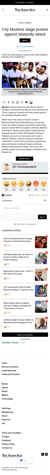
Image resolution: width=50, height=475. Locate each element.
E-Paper (5, 437)
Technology (7, 399)
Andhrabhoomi (9, 371)
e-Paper (18, 2)
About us (6, 420)
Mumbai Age (7, 412)
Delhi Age (6, 408)
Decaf (4, 416)
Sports (5, 388)
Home (4, 363)
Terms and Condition (11, 433)
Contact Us (7, 448)
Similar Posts (10, 342)
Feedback (6, 440)
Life (3, 423)
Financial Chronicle (11, 374)
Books (5, 384)
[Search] (47, 10)
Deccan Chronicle (10, 367)
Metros (25, 40)
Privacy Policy (8, 444)
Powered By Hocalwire (9, 470)
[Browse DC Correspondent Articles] (6, 166)
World (4, 391)
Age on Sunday (27, 2)
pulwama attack (24, 158)
